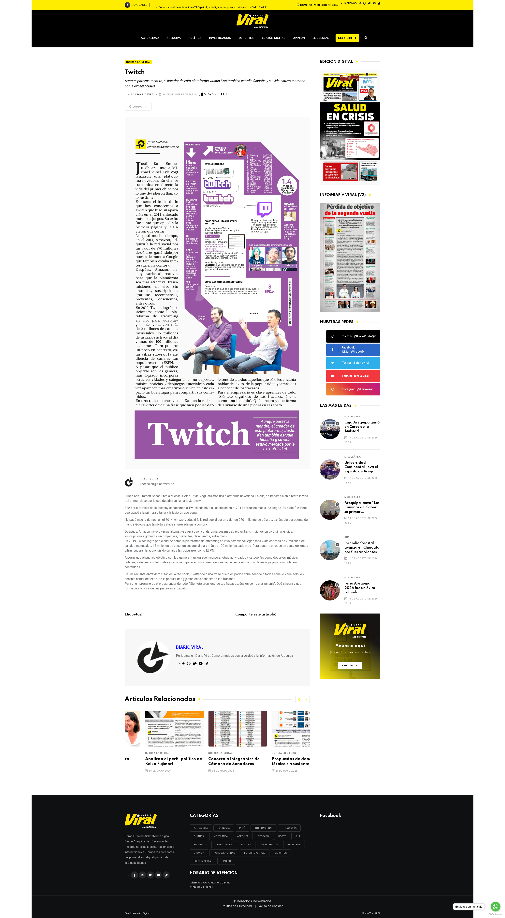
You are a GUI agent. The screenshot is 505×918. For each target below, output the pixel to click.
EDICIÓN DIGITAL (203, 861)
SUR (298, 836)
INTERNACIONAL (264, 828)
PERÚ (242, 828)
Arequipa (173, 38)
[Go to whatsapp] (495, 906)
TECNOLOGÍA (289, 828)
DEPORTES (281, 852)
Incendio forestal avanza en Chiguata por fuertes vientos (362, 547)
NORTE (282, 836)
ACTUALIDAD (201, 828)
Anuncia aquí (350, 649)
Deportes (246, 38)
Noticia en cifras (137, 753)
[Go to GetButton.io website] (495, 914)
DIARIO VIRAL (146, 94)
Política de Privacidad (237, 906)
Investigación (220, 38)
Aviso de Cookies (271, 906)
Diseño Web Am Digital (137, 913)
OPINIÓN (226, 861)
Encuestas (321, 38)
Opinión (299, 38)
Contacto (350, 665)
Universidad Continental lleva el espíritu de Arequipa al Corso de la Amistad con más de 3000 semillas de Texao (362, 467)
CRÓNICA (199, 852)
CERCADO (263, 836)
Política (194, 38)
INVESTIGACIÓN (269, 844)
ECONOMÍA (224, 828)
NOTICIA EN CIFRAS (224, 852)
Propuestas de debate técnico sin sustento (273, 761)
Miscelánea (352, 416)
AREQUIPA (242, 836)
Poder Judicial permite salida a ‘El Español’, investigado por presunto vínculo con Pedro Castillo (213, 4)
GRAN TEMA (294, 844)
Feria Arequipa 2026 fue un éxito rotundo (359, 588)
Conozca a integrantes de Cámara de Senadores (213, 761)
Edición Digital (273, 38)
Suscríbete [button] (347, 38)
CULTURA (199, 836)
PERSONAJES (224, 844)
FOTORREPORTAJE (254, 852)
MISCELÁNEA (220, 836)
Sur (347, 537)
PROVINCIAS (201, 844)
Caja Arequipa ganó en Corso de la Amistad (362, 427)
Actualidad (150, 38)
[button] (298, 699)
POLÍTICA (246, 844)
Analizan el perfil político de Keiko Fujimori (153, 761)
